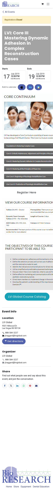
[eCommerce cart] (42, 4)
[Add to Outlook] (30, 87)
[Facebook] (4, 385)
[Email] (36, 385)
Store (16, 486)
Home (9, 486)
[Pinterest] (30, 385)
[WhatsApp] (23, 385)
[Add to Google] (38, 87)
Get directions (15, 341)
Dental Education (41, 486)
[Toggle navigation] (48, 4)
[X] (11, 385)
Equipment (26, 486)
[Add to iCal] (22, 87)
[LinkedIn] (17, 385)
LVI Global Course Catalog (27, 297)
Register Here (26, 192)
